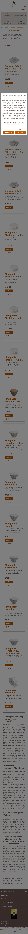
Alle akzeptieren (21, 132)
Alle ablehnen (8, 132)
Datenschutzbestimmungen (13, 124)
